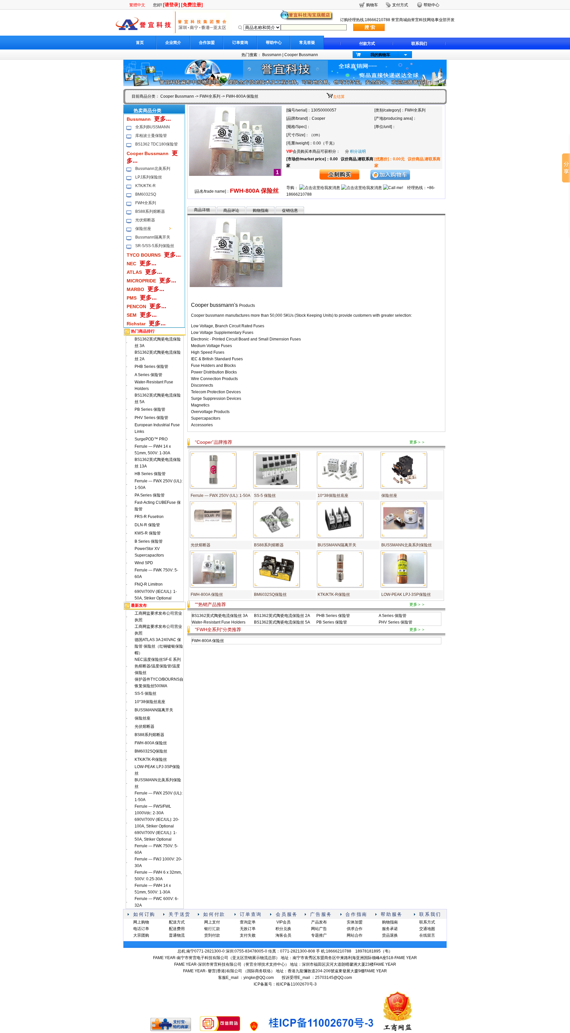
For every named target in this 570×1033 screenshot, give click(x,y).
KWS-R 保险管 (148, 533)
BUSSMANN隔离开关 (154, 710)
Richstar (136, 323)
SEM (132, 315)
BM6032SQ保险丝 (151, 751)
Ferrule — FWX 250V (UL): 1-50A (220, 495)
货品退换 (390, 935)
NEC (131, 263)
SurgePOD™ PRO (151, 439)
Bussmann (271, 54)
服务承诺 (390, 928)
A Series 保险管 (148, 374)
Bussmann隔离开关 (152, 237)
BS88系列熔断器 (150, 211)
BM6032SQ (145, 194)
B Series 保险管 (149, 541)
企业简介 (173, 42)
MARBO (135, 289)
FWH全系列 (210, 96)
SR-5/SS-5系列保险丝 (154, 245)
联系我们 (419, 43)
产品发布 (319, 922)
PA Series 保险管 (150, 495)
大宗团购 (141, 935)
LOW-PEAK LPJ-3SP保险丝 (406, 594)
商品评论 (231, 210)
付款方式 (367, 43)
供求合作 (355, 928)
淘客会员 (283, 935)
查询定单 (248, 922)
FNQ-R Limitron (149, 584)
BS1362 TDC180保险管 (156, 144)
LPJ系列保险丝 (148, 177)
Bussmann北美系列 (152, 168)
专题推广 (319, 935)
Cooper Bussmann (301, 54)
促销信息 (290, 210)
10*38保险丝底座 (150, 701)
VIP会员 (283, 922)
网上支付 (212, 922)
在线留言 (427, 935)
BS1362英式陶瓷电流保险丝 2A (282, 615)
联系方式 (427, 922)
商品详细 (202, 210)
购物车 (372, 5)
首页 (140, 42)
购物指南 (261, 210)
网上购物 (141, 922)
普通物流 (177, 935)
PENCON (136, 306)
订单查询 (240, 42)
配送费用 (177, 928)
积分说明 (358, 151)
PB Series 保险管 (150, 409)
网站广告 (319, 928)
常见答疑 (307, 42)
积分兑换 (283, 928)
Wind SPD (144, 563)
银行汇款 (212, 928)
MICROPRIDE (141, 280)
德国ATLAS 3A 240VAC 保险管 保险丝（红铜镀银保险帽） (159, 646)
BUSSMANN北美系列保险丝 (406, 545)
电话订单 (141, 928)
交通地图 (427, 928)
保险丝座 (143, 228)
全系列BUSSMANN (152, 127)
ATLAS (134, 272)
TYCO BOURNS (144, 255)
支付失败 (248, 935)
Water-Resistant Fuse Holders (218, 622)
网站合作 (355, 935)
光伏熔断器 (145, 220)
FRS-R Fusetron (149, 516)
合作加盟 (207, 42)
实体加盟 (355, 922)
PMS (132, 298)
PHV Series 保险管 (151, 417)
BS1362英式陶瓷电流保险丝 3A (220, 615)
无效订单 (248, 928)
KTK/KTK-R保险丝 (151, 759)
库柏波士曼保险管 (151, 135)
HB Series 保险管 (150, 473)
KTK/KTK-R (145, 185)
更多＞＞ (417, 442)
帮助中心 (274, 42)
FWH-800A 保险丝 (151, 743)
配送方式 (177, 922)
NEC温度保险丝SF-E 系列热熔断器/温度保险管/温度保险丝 (158, 666)
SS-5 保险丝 (145, 693)
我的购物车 (380, 54)
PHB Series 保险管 (151, 366)
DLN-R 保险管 (147, 525)
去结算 (339, 96)
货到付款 (212, 935)
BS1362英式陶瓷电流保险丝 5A (282, 622)
